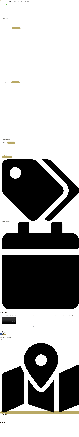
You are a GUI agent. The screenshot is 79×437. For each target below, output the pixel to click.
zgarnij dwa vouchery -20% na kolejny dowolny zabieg (10, 419)
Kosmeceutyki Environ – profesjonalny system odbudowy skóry (11, 416)
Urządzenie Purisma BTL (5, 418)
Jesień (3, 420)
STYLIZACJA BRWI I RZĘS (6, 430)
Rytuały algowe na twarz (5, 431)
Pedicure (3, 429)
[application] (10, 82)
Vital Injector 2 (4, 417)
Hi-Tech (3, 427)
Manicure (3, 428)
